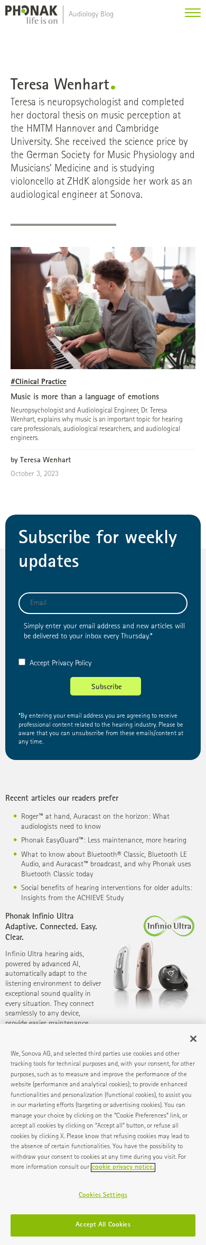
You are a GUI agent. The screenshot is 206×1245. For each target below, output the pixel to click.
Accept (40, 663)
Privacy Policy (71, 663)
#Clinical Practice (39, 382)
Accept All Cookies (103, 1225)
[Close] (193, 1038)
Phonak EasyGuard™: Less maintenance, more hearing (103, 841)
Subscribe (106, 687)
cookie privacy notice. (123, 1167)
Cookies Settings (103, 1195)
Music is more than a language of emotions (85, 397)
